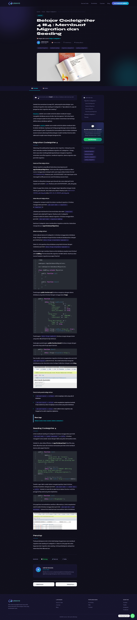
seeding (42, 125)
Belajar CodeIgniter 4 (51, 11)
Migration (36, 113)
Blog (108, 3)
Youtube (125, 602)
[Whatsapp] (132, 616)
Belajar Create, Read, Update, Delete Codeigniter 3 (49, 420)
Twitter (125, 605)
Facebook (125, 609)
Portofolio (94, 3)
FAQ (89, 605)
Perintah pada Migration (91, 111)
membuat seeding (54, 48)
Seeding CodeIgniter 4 (89, 114)
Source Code (84, 3)
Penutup (86, 117)
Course (43, 11)
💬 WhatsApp (44, 559)
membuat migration (43, 48)
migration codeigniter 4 (68, 48)
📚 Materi (45, 88)
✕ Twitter (64, 559)
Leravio (38, 11)
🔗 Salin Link (55, 559)
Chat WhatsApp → (92, 139)
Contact (90, 607)
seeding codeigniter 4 (81, 48)
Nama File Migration (90, 103)
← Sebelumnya (39, 584)
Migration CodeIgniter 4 (90, 100)
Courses (102, 3)
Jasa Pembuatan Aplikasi (120, 3)
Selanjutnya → (71, 584)
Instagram (125, 607)
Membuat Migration (89, 106)
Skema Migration (89, 108)
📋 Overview (34, 88)
